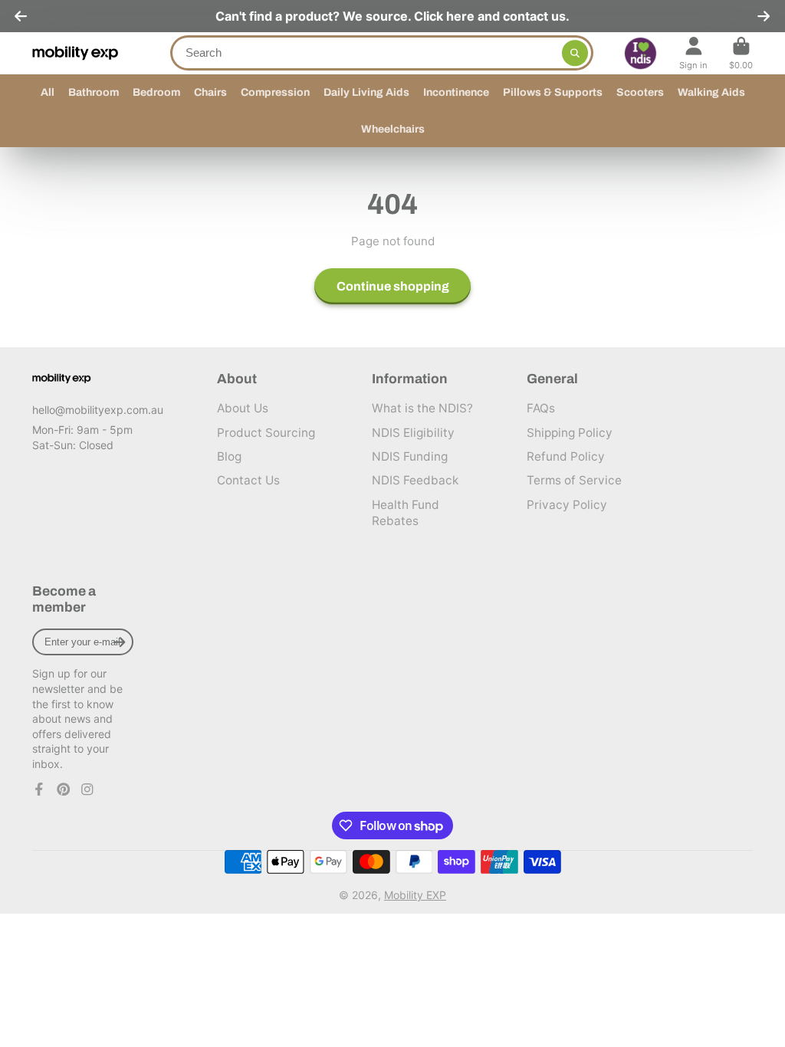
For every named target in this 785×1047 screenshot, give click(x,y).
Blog (229, 456)
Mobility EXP (415, 894)
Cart (741, 53)
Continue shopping (393, 286)
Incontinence (456, 92)
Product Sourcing (266, 432)
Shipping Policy (570, 432)
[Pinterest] (64, 789)
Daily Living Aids (366, 92)
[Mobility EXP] (61, 378)
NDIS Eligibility (413, 432)
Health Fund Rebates (405, 513)
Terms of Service (574, 480)
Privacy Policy (567, 504)
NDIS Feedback (415, 480)
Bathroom (93, 92)
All (47, 92)
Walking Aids (711, 92)
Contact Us (248, 480)
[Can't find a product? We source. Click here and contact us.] (392, 16)
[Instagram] (87, 789)
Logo (75, 53)
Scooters (640, 92)
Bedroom (156, 92)
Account (693, 53)
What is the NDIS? (422, 408)
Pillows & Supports (553, 92)
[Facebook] (39, 789)
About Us (242, 408)
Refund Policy (566, 456)
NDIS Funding (410, 456)
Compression (275, 92)
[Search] (575, 53)
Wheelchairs (393, 129)
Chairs (210, 92)
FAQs (541, 408)
